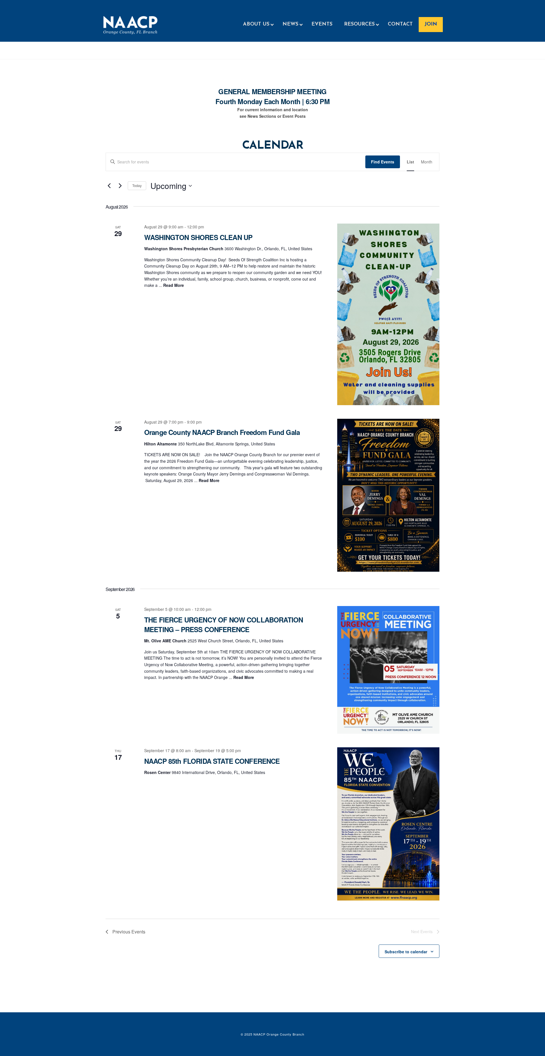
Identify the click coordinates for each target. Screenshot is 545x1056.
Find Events (382, 162)
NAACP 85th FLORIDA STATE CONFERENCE (212, 761)
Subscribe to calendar (406, 951)
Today (137, 185)
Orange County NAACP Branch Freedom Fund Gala (222, 432)
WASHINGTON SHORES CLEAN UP (198, 237)
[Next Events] (120, 185)
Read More (173, 285)
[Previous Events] (109, 185)
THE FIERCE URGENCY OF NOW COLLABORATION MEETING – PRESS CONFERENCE (223, 624)
